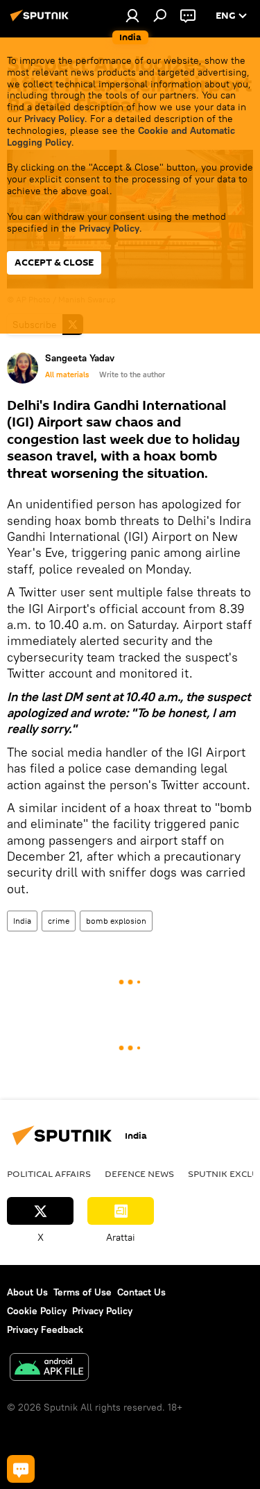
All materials (67, 374)
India (22, 920)
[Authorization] (132, 15)
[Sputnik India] (41, 21)
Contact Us (141, 1292)
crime (58, 920)
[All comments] (21, 1469)
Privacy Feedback (45, 1329)
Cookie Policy (37, 1311)
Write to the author (132, 374)
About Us (27, 1292)
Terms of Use (82, 1292)
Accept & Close (54, 262)
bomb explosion (116, 920)
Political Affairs (49, 1173)
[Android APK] (49, 1368)
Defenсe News (139, 1173)
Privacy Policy (54, 118)
